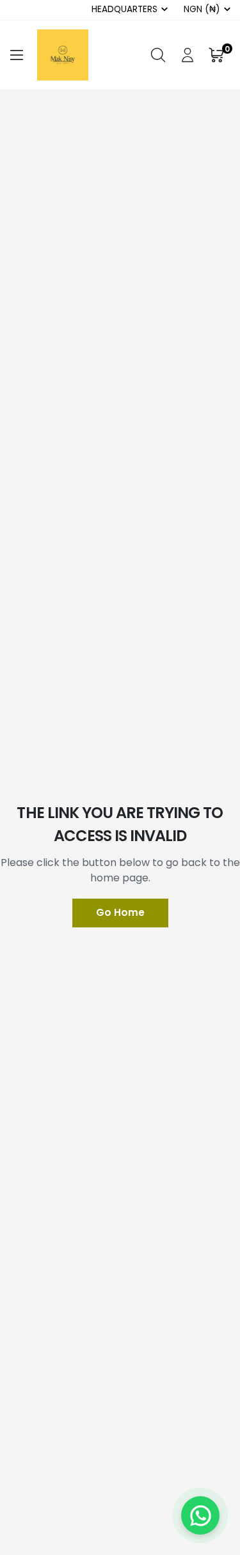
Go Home (120, 912)
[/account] (187, 55)
